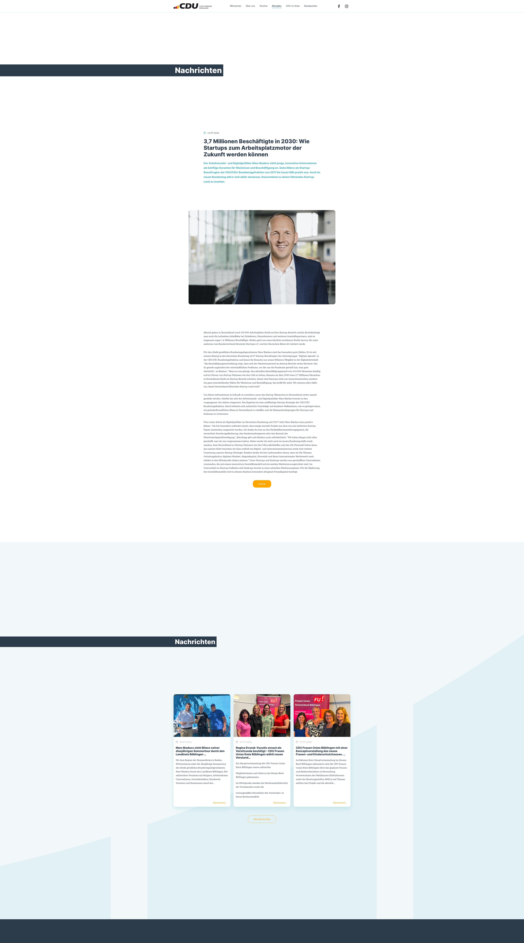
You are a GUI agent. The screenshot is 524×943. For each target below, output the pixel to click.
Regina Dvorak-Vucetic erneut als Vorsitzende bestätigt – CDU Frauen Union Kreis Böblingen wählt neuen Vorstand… (260, 752)
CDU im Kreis (293, 6)
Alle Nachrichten (262, 819)
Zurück (262, 483)
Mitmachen (235, 6)
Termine (263, 6)
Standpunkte (310, 6)
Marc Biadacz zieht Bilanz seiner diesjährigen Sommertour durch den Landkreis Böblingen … (200, 751)
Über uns (250, 6)
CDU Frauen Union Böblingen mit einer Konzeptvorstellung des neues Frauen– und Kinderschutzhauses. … (322, 751)
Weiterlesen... (220, 802)
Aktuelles (277, 6)
